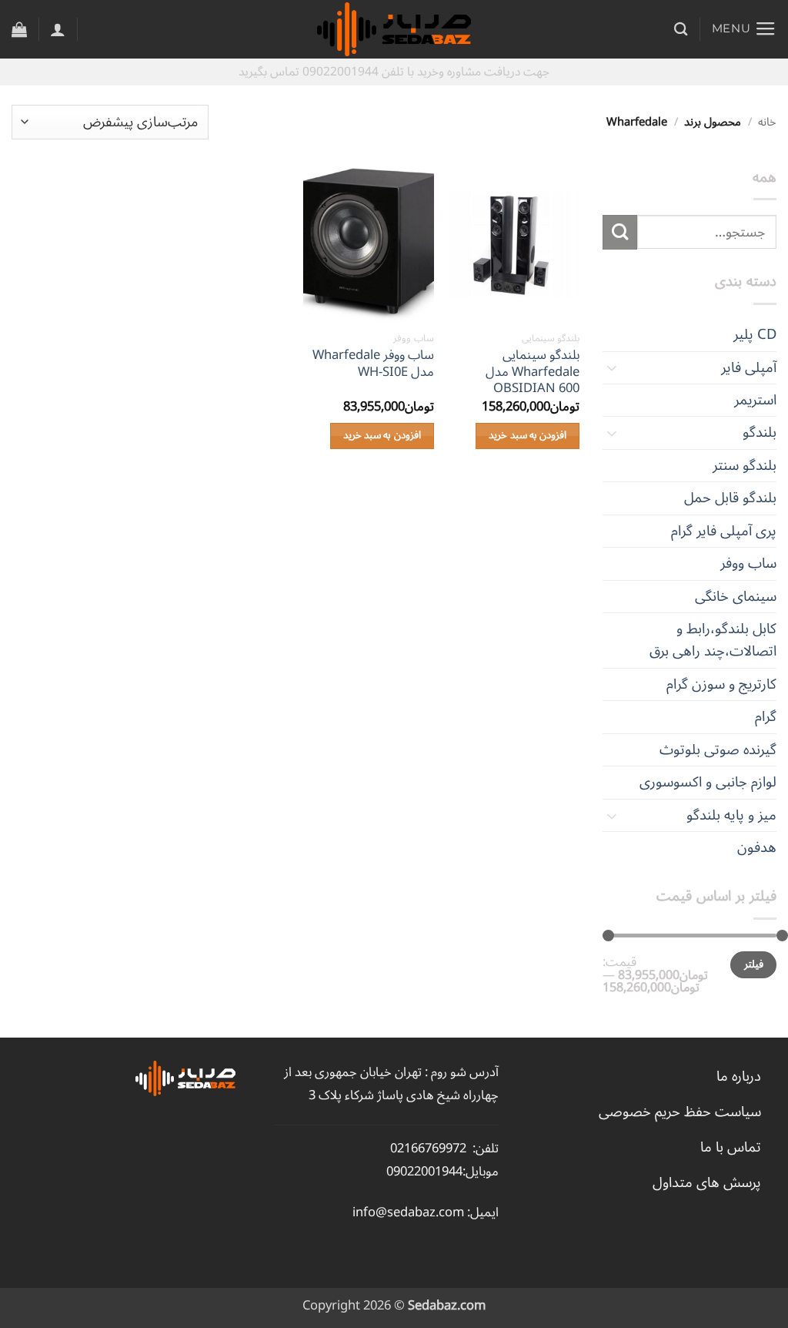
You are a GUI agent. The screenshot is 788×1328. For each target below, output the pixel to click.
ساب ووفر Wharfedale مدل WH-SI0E (373, 363)
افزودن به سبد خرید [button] (527, 435)
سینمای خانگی (735, 597)
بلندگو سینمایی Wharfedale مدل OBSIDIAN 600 (532, 372)
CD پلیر (754, 335)
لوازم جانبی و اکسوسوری (707, 782)
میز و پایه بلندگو (731, 815)
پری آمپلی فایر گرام (723, 531)
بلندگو (759, 433)
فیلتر (753, 964)
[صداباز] (394, 29)
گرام (765, 717)
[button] (744, 29)
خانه (767, 122)
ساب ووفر (748, 563)
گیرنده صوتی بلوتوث (717, 750)
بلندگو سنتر (744, 466)
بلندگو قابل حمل (730, 498)
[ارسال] (620, 232)
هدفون (756, 848)
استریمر (755, 400)
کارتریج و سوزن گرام (721, 684)
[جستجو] (681, 29)
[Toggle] (612, 367)
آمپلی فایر (748, 368)
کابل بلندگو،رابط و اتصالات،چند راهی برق (712, 640)
